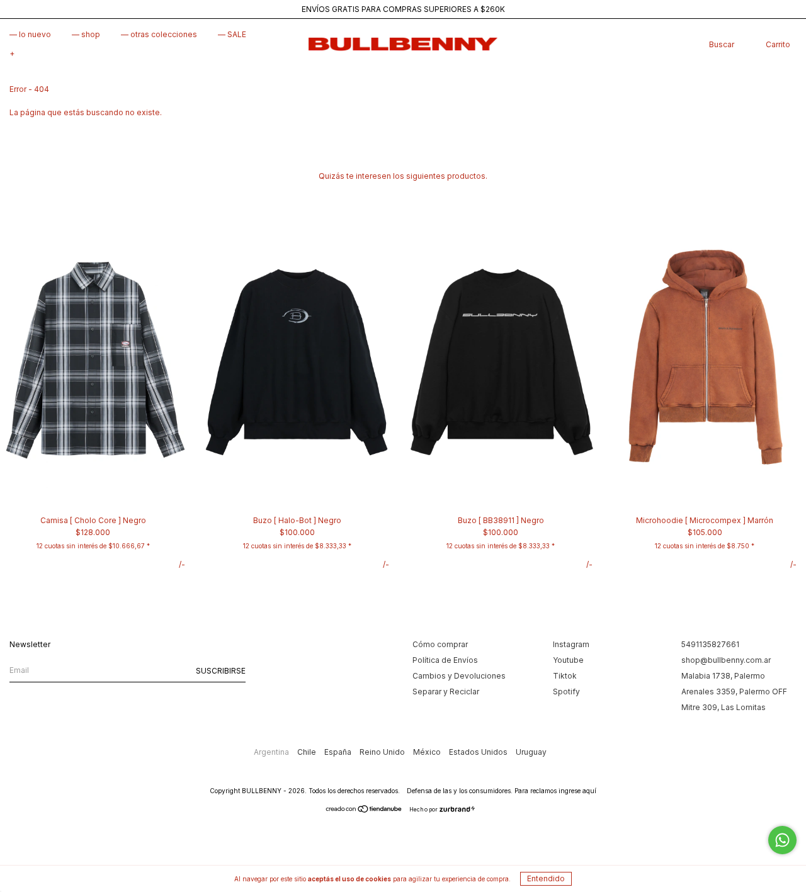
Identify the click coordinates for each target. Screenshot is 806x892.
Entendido (546, 878)
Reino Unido (383, 752)
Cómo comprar (440, 644)
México (428, 752)
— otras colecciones (159, 34)
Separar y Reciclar (445, 691)
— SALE (232, 34)
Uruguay (531, 752)
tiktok (565, 675)
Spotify (566, 691)
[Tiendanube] (364, 810)
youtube (568, 660)
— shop (86, 34)
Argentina (272, 752)
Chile (307, 752)
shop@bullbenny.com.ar (726, 660)
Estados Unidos (479, 752)
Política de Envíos (445, 660)
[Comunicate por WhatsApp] (782, 840)
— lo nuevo (30, 34)
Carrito (778, 44)
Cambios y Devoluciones (459, 675)
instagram (571, 644)
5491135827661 (710, 644)
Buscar (721, 44)
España (338, 752)
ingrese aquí (577, 790)
